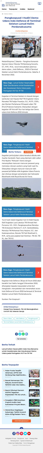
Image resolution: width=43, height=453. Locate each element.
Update (29, 152)
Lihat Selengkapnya (21, 421)
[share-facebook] (16, 334)
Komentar (22, 339)
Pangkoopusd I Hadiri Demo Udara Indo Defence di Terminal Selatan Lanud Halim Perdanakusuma (18, 147)
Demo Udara (8, 318)
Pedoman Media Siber (15, 443)
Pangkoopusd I (33, 318)
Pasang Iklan (34, 438)
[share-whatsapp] (23, 334)
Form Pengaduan (29, 443)
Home (4, 9)
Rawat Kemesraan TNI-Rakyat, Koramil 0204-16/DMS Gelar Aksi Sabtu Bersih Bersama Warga (15, 382)
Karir (26, 438)
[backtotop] (21, 429)
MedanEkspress (11, 3)
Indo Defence (20, 318)
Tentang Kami (14, 440)
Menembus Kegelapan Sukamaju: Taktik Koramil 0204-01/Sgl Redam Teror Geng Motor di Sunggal (15, 412)
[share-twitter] (19, 334)
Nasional (31, 9)
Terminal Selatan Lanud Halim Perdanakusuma (18, 322)
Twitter (26, 436)
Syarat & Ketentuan (26, 440)
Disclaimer (20, 438)
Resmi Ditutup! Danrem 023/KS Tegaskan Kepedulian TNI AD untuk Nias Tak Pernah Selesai (15, 392)
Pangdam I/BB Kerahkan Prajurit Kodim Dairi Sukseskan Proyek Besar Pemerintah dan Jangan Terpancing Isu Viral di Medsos (15, 402)
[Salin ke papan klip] (26, 334)
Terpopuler (13, 9)
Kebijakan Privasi (10, 438)
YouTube (30, 436)
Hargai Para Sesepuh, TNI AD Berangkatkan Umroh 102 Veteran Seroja (21, 310)
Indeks (22, 9)
